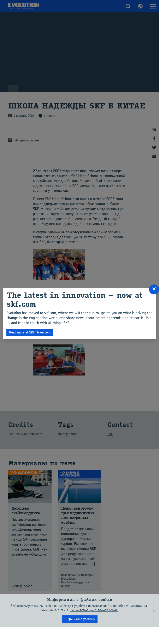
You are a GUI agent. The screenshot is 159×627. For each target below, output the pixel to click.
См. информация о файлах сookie (94, 610)
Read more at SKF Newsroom (30, 332)
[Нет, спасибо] (154, 611)
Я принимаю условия (79, 619)
